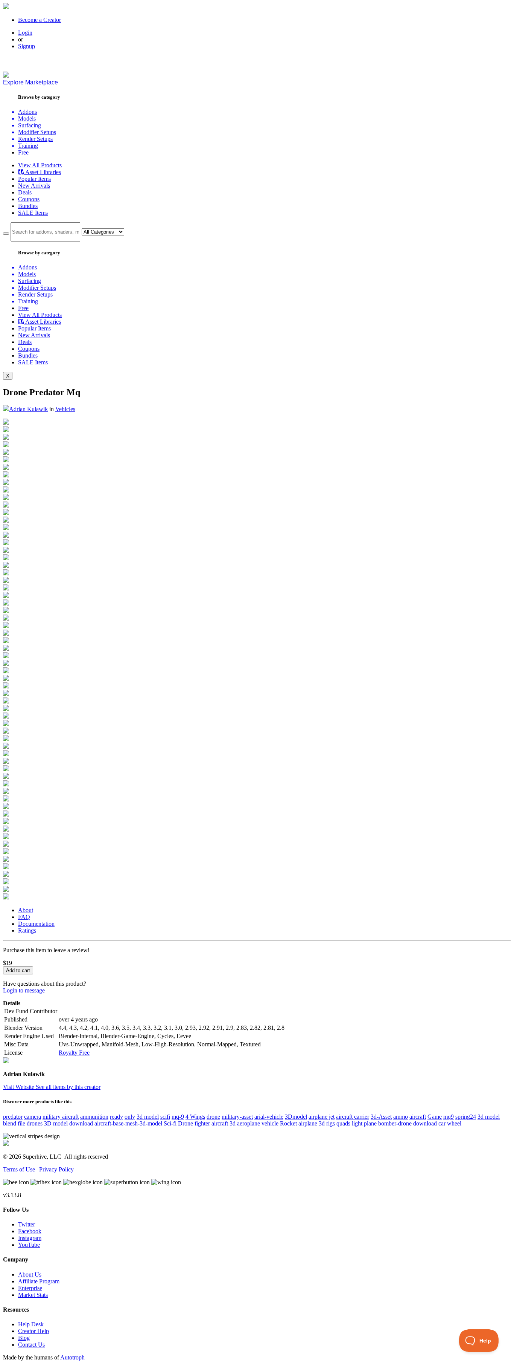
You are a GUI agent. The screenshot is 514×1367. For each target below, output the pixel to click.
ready (116, 1116)
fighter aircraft (211, 1123)
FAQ (24, 917)
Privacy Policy (56, 1169)
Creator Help (33, 1331)
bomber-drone (395, 1123)
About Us (29, 1274)
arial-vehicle (268, 1116)
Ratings (27, 930)
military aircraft (61, 1116)
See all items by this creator (68, 1087)
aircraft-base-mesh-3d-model (128, 1123)
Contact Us (31, 1344)
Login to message (24, 990)
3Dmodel (296, 1116)
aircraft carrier (352, 1116)
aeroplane (248, 1123)
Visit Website (19, 1087)
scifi (165, 1116)
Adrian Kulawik (28, 409)
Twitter (26, 1224)
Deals (25, 192)
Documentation (36, 924)
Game (434, 1116)
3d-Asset (381, 1116)
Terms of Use (19, 1169)
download (425, 1123)
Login (25, 32)
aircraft (417, 1116)
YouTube (29, 1245)
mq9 (448, 1116)
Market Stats (33, 1295)
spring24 (465, 1116)
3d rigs (327, 1123)
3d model (148, 1116)
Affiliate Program (38, 1281)
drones (35, 1123)
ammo (400, 1116)
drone (213, 1116)
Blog (24, 1338)
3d (233, 1123)
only (130, 1116)
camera (32, 1116)
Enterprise (30, 1288)
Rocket (288, 1123)
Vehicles (65, 409)
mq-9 (178, 1116)
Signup (26, 46)
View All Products (40, 165)
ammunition (94, 1116)
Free (23, 152)
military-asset (237, 1116)
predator (13, 1116)
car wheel (449, 1123)
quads (343, 1123)
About (25, 910)
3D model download (68, 1123)
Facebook (29, 1231)
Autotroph (72, 1357)
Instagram (29, 1238)
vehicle (270, 1123)
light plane (364, 1123)
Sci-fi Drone (178, 1123)
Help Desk (31, 1324)
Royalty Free (74, 1052)
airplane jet (322, 1116)
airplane (307, 1123)
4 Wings (195, 1116)
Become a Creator (39, 20)
